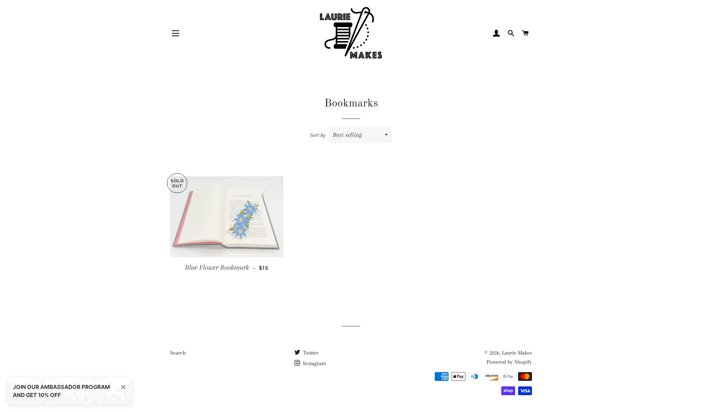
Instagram (314, 363)
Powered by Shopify (509, 362)
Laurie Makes (517, 352)
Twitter (310, 352)
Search (178, 352)
